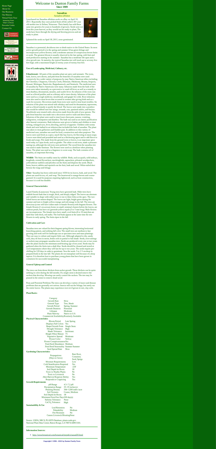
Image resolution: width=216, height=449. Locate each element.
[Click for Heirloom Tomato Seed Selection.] (11, 36)
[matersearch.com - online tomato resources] (11, 59)
